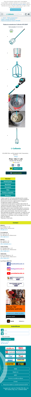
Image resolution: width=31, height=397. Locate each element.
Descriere (7, 179)
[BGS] (21, 348)
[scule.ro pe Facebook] (15, 264)
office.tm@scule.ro (4, 258)
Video (7, 190)
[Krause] (10, 360)
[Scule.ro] (10, 348)
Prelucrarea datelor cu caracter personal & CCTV (15, 384)
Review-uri (8, 195)
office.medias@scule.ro (5, 244)
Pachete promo (8, 181)
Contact (15, 381)
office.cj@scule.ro (4, 237)
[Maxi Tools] (21, 356)
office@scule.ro (4, 229)
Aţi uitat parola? (4, 343)
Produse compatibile (7, 192)
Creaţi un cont (4, 342)
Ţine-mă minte (6, 336)
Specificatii (8, 184)
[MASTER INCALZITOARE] (10, 364)
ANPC (15, 375)
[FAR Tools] (21, 364)
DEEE (15, 369)
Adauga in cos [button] (17, 168)
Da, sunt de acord (15, 9)
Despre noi (15, 372)
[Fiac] (10, 356)
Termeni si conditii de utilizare (15, 378)
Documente (8, 187)
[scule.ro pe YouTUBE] (15, 273)
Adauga (16, 156)
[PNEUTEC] (21, 352)
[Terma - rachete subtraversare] (10, 352)
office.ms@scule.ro (4, 251)
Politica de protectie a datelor (19, 4)
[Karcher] (21, 360)
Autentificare (7, 339)
